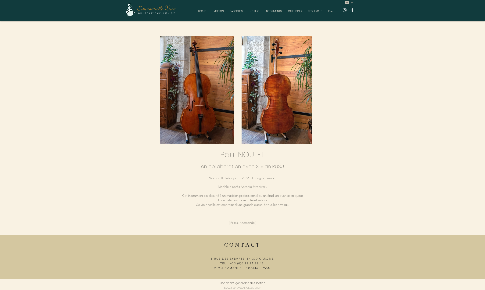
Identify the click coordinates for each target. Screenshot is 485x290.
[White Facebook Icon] (352, 10)
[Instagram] (344, 10)
